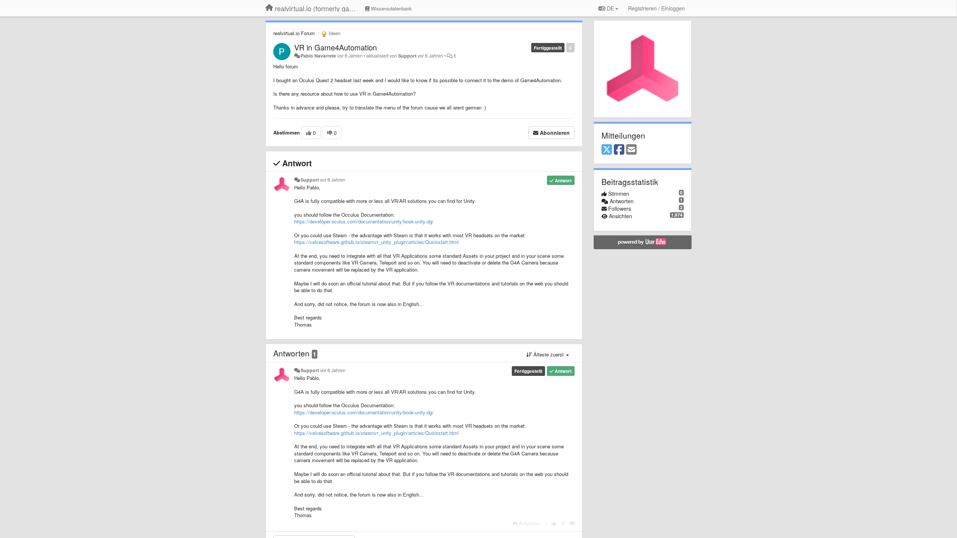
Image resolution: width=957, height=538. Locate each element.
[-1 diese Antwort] (572, 523)
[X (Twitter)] (606, 149)
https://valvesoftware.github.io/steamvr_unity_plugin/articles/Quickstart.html (376, 241)
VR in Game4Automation (335, 47)
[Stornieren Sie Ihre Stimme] (563, 523)
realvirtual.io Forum (294, 33)
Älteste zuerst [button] (548, 354)
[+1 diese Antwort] (553, 523)
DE (610, 8)
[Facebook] (619, 149)
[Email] (631, 149)
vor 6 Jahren (332, 179)
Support (407, 55)
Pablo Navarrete (318, 55)
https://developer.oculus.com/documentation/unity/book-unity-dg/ (364, 221)
